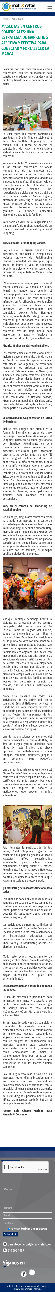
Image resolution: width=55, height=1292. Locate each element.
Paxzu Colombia (34, 1289)
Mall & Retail (19, 7)
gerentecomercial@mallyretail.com (30, 1244)
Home (5, 19)
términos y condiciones (33, 1229)
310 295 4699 (16, 1250)
